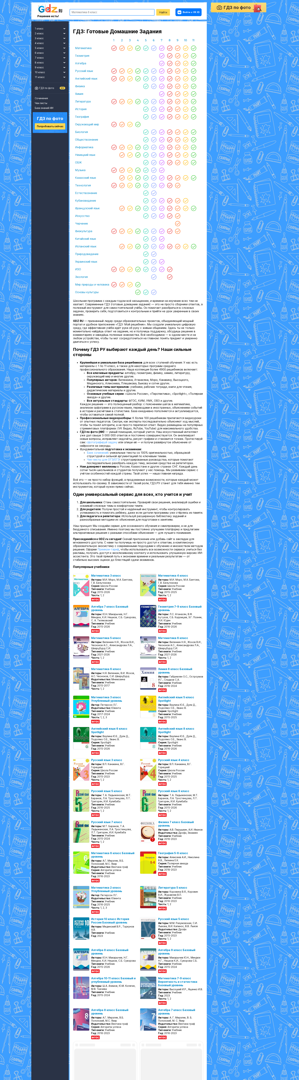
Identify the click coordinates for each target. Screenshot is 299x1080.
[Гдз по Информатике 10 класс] (185, 147)
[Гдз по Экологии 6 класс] (153, 277)
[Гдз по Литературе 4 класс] (138, 101)
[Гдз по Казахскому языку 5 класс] (146, 177)
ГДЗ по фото (46, 88)
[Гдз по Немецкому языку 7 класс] (161, 155)
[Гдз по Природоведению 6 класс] (153, 254)
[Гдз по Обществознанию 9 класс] (177, 139)
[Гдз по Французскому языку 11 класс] (193, 208)
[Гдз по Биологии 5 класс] (146, 132)
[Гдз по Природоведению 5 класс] (146, 254)
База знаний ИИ (44, 107)
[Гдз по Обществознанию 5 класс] (146, 139)
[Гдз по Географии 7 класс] (161, 116)
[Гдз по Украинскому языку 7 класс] (161, 261)
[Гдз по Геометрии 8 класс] (169, 55)
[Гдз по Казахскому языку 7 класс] (161, 177)
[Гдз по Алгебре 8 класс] (169, 63)
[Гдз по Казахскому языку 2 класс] (122, 177)
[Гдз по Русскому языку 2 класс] (122, 71)
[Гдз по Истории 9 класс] (177, 109)
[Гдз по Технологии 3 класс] (130, 185)
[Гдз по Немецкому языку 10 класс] (185, 155)
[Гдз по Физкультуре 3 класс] (130, 231)
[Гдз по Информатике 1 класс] (114, 147)
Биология (81, 132)
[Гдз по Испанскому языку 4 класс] (138, 246)
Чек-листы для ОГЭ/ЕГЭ (103, 464)
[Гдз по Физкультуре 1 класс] (114, 231)
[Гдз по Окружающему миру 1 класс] (114, 124)
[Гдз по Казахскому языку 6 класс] (153, 177)
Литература (83, 101)
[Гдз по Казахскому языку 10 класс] (185, 177)
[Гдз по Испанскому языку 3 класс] (130, 246)
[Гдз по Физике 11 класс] (193, 86)
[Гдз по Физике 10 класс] (185, 86)
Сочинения (41, 98)
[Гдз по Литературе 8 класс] (169, 101)
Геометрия (82, 55)
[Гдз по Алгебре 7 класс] (161, 63)
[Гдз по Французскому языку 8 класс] (169, 208)
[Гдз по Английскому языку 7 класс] (161, 78)
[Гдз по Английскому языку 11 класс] (193, 78)
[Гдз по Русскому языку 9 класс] (177, 71)
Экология (81, 277)
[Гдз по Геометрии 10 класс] (185, 55)
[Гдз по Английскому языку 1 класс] (114, 78)
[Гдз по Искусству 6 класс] (153, 216)
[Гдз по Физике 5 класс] (146, 86)
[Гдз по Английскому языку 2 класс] (122, 78)
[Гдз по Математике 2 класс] (122, 48)
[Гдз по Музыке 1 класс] (114, 170)
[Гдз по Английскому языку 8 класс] (169, 78)
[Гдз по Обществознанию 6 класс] (153, 139)
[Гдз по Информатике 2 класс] (122, 147)
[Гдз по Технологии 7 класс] (161, 185)
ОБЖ (78, 162)
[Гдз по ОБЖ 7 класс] (161, 162)
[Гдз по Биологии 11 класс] (193, 132)
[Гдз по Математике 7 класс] (161, 48)
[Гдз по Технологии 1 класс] (114, 185)
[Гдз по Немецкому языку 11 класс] (193, 155)
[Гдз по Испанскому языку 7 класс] (161, 246)
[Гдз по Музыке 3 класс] (130, 170)
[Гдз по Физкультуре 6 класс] (153, 231)
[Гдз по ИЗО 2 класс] (122, 269)
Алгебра (80, 63)
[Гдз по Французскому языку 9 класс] (177, 208)
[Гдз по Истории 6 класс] (153, 109)
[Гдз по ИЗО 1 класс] (114, 269)
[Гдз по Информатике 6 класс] (153, 147)
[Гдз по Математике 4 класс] (138, 48)
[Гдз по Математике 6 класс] (153, 48)
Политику (153, 1071)
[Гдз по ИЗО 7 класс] (161, 269)
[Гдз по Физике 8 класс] (169, 86)
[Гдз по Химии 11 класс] (193, 94)
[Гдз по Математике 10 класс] (185, 48)
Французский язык (87, 208)
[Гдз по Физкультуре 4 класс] (138, 231)
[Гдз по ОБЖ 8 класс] (169, 162)
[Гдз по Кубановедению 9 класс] (177, 200)
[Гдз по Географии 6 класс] (153, 116)
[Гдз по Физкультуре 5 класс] (146, 231)
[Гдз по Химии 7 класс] (161, 94)
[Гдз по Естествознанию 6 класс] (153, 193)
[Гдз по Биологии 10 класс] (185, 132)
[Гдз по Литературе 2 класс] (122, 101)
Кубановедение (85, 200)
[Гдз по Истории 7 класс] (161, 109)
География (82, 116)
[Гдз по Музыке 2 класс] (122, 170)
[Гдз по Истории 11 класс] (193, 109)
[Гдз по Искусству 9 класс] (177, 216)
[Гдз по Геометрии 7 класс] (161, 55)
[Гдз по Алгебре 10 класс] (185, 63)
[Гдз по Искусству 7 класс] (161, 216)
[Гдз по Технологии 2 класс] (122, 185)
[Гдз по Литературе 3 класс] (130, 101)
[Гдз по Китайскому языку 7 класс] (161, 238)
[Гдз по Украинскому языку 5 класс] (146, 261)
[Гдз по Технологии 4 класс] (138, 185)
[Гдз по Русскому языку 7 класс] (161, 71)
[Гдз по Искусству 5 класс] (146, 216)
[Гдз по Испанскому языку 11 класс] (193, 246)
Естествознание (86, 193)
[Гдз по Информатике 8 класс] (169, 147)
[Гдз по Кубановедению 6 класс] (153, 200)
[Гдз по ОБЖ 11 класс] (193, 162)
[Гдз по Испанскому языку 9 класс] (177, 246)
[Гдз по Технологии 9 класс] (177, 185)
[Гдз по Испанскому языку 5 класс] (146, 246)
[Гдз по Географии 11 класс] (193, 116)
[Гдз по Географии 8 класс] (169, 116)
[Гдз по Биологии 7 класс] (161, 132)
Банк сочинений (97, 457)
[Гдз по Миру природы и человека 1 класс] (114, 284)
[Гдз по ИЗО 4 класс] (138, 269)
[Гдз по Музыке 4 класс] (138, 170)
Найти (163, 12)
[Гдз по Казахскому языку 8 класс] (169, 177)
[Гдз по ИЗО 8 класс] (169, 269)
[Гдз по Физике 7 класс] (161, 86)
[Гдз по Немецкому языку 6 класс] (153, 155)
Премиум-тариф (108, 554)
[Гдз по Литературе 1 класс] (114, 101)
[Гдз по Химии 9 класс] (177, 94)
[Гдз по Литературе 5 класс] (146, 101)
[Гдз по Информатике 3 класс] (130, 147)
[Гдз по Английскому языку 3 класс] (130, 78)
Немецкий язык (85, 155)
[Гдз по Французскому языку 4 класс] (138, 208)
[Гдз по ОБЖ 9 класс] (177, 162)
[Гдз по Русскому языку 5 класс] (146, 71)
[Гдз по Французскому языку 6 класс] (153, 208)
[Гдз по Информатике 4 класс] (138, 147)
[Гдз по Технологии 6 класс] (153, 185)
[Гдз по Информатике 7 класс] (161, 147)
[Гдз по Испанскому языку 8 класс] (169, 246)
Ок (186, 1071)
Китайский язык (85, 238)
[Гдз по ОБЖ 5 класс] (146, 162)
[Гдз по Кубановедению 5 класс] (146, 200)
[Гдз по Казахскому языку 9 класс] (177, 177)
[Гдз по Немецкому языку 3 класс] (130, 155)
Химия (79, 94)
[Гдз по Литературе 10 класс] (185, 101)
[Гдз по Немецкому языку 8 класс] (169, 155)
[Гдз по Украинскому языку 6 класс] (153, 261)
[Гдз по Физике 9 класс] (177, 86)
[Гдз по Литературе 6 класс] (153, 101)
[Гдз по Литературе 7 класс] (161, 101)
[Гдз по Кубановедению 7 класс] (161, 200)
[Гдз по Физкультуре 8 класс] (169, 231)
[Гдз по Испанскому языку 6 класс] (153, 246)
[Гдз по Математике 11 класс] (193, 48)
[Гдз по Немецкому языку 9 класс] (177, 155)
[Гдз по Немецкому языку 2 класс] (122, 155)
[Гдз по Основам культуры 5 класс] (146, 292)
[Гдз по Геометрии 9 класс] (177, 55)
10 (185, 40)
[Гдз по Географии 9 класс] (177, 116)
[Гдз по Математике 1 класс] (114, 48)
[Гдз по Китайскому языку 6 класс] (153, 238)
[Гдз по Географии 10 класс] (185, 116)
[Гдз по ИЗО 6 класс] (153, 269)
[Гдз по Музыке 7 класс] (161, 170)
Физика (80, 86)
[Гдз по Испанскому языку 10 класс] (185, 246)
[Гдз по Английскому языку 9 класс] (177, 78)
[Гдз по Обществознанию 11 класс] (193, 139)
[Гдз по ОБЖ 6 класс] (153, 162)
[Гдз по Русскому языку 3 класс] (130, 71)
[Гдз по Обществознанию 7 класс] (161, 139)
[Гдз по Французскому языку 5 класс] (146, 208)
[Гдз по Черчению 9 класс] (177, 223)
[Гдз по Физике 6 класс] (153, 86)
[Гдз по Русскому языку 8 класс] (169, 71)
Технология (83, 185)
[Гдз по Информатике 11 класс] (193, 147)
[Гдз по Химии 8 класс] (169, 94)
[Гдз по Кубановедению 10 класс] (185, 200)
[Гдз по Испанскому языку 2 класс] (122, 246)
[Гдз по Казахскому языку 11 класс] (193, 177)
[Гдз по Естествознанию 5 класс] (146, 193)
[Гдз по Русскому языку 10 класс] (185, 71)
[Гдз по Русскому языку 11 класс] (193, 71)
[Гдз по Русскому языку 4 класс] (138, 71)
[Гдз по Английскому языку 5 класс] (146, 78)
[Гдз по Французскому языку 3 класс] (130, 208)
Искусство (82, 216)
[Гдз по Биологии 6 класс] (153, 132)
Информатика (84, 147)
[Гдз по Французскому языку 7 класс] (161, 208)
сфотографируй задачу (102, 447)
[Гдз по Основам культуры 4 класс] (138, 292)
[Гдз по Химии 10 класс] (185, 94)
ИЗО (78, 269)
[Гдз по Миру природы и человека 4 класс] (138, 284)
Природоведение (86, 254)
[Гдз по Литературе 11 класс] (193, 101)
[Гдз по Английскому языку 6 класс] (153, 78)
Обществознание (86, 139)
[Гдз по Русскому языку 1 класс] (114, 71)
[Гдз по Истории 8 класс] (169, 109)
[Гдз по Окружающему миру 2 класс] (122, 124)
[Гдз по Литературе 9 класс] (177, 101)
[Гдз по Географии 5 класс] (146, 116)
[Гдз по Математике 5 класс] (146, 48)
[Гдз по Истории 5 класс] (146, 109)
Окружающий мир (87, 124)
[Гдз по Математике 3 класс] (130, 48)
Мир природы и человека (92, 284)
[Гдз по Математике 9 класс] (177, 48)
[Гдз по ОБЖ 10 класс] (185, 162)
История (81, 109)
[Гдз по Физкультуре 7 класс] (161, 231)
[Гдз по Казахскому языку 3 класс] (130, 177)
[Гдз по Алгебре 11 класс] (193, 63)
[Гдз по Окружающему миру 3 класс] (130, 124)
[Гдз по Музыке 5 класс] (146, 170)
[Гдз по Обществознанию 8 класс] (169, 139)
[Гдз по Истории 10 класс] (185, 109)
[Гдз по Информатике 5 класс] (146, 147)
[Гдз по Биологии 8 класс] (169, 132)
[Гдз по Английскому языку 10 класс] (185, 78)
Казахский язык (85, 177)
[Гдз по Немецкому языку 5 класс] (146, 155)
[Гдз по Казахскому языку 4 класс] (138, 177)
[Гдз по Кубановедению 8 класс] (169, 200)
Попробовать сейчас (50, 126)
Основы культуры (87, 292)
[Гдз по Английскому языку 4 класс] (138, 78)
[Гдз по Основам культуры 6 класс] (153, 292)
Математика (83, 48)
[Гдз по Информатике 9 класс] (177, 147)
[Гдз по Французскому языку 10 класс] (185, 208)
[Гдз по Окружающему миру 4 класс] (138, 124)
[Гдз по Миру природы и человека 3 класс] (130, 284)
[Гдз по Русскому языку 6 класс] (153, 71)
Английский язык (86, 78)
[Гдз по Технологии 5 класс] (146, 185)
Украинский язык (86, 261)
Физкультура (83, 231)
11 (193, 40)
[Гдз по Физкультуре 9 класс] (177, 231)
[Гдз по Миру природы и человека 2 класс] (122, 284)
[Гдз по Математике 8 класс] (169, 48)
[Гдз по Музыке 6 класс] (153, 170)
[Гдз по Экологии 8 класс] (169, 277)
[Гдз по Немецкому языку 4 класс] (138, 155)
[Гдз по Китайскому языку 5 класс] (146, 238)
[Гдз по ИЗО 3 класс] (130, 269)
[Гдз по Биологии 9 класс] (177, 132)
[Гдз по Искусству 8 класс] (169, 216)
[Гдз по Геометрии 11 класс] (193, 55)
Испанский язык (85, 246)
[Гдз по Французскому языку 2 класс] (122, 208)
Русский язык (84, 71)
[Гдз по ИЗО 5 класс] (146, 269)
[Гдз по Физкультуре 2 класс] (122, 231)
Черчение (81, 223)
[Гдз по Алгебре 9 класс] (177, 63)
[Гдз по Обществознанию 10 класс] (185, 139)
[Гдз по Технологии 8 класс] (169, 185)
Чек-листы (41, 103)
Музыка (80, 170)
